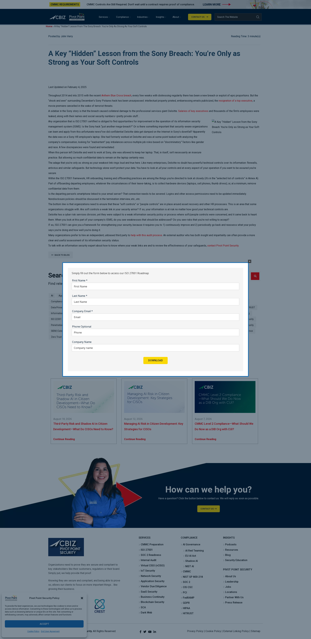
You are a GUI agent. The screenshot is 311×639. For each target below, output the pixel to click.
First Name (79, 280)
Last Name (79, 296)
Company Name (82, 342)
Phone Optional (81, 326)
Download (155, 360)
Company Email (82, 311)
